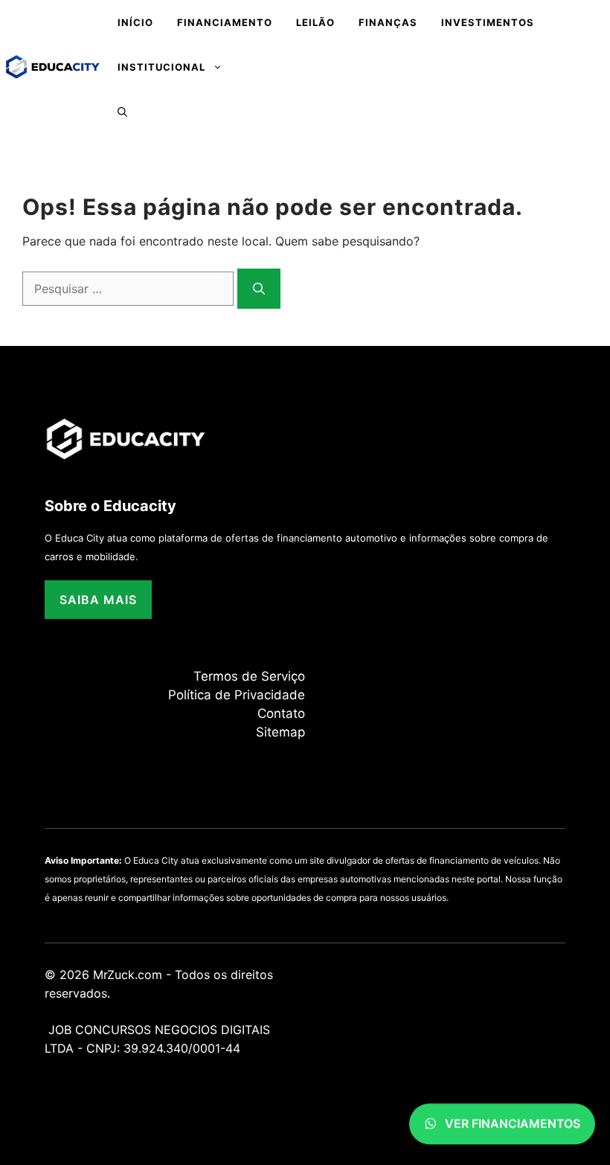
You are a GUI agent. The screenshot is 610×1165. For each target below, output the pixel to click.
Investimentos (487, 22)
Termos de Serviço (249, 676)
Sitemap (280, 732)
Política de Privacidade (236, 694)
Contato (281, 713)
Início (135, 22)
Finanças (388, 22)
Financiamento (224, 22)
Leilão (315, 22)
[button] (122, 111)
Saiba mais (98, 599)
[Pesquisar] (258, 289)
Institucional (161, 67)
